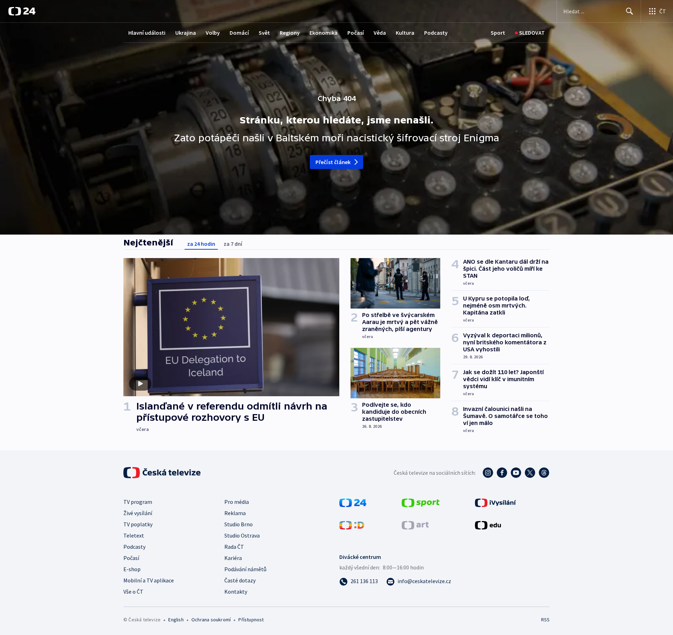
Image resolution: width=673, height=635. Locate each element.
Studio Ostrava (242, 535)
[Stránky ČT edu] (488, 524)
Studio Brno (238, 524)
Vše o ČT (133, 591)
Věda (380, 32)
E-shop (132, 569)
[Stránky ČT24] (352, 502)
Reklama (235, 512)
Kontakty (235, 591)
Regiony (290, 32)
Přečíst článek (333, 161)
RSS (545, 619)
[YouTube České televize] (516, 472)
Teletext (133, 535)
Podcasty (436, 32)
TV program (137, 501)
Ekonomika (324, 32)
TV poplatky (137, 524)
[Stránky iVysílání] (495, 502)
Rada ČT (234, 546)
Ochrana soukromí (211, 619)
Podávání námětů (245, 569)
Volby (213, 32)
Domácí (239, 32)
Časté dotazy (240, 580)
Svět (264, 32)
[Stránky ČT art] (415, 524)
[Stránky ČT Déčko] (351, 524)
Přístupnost (251, 619)
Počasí (355, 32)
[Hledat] (629, 11)
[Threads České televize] (544, 472)
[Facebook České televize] (502, 472)
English (175, 619)
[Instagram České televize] (488, 472)
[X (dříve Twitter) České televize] (530, 472)
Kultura (405, 32)
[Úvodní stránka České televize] (162, 472)
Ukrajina (185, 32)
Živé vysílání (137, 512)
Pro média (236, 501)
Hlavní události (146, 32)
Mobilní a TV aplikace (148, 580)
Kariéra (233, 557)
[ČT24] (21, 11)
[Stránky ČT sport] (421, 502)
